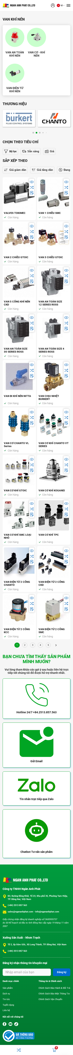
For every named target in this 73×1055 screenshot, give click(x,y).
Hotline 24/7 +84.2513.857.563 (36, 712)
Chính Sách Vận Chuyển (50, 999)
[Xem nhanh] (32, 182)
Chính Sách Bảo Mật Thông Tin (54, 993)
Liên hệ (6, 1010)
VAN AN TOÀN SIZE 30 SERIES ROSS (15, 350)
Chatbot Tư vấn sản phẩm (36, 851)
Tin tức (6, 999)
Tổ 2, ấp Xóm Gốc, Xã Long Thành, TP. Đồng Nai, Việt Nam (37, 944)
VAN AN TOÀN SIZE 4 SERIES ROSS (51, 350)
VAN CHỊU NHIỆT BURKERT (49, 397)
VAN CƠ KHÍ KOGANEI (52, 490)
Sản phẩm (8, 988)
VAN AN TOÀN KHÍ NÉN (14, 54)
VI (62, 5)
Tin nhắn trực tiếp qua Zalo (36, 799)
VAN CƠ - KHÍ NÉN (36, 54)
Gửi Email (36, 761)
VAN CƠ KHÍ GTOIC (15, 490)
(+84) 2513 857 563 (17, 905)
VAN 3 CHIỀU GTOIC (51, 257)
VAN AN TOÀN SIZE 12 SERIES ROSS (50, 303)
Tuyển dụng (8, 1005)
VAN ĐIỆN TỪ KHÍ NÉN (14, 89)
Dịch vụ (6, 993)
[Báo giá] (32, 193)
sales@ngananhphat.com (21, 911)
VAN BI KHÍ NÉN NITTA (17, 396)
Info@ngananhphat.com (47, 911)
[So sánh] (32, 187)
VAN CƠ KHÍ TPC (49, 534)
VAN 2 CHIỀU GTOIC (16, 257)
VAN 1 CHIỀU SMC (50, 212)
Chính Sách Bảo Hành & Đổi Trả (54, 988)
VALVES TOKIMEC (15, 212)
